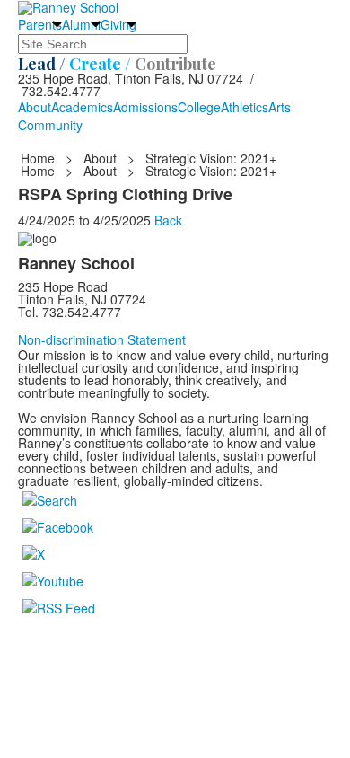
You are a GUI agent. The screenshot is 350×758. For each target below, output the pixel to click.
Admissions (145, 107)
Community (50, 125)
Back (168, 220)
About (34, 107)
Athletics (244, 107)
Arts (279, 107)
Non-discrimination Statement (102, 339)
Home (39, 158)
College (199, 107)
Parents (40, 24)
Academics (82, 107)
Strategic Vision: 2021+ (210, 158)
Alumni (81, 24)
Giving (118, 24)
